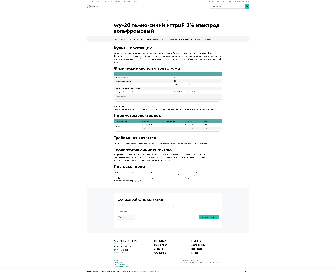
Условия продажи (119, 264)
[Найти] (247, 6)
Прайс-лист (90, 1)
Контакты (136, 1)
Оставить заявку (209, 217)
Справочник (127, 1)
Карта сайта (118, 262)
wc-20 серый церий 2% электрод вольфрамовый (181, 39)
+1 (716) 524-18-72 (124, 246)
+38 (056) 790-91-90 (214, 1)
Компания (99, 1)
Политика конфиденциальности (124, 268)
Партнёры (196, 248)
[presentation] (215, 39)
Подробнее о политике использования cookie (145, 271)
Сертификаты (198, 244)
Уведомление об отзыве (121, 266)
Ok (245, 271)
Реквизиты (117, 261)
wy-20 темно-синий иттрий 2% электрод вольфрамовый (136, 39)
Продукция (108, 1)
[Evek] (93, 6)
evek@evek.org (226, 1)
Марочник (117, 1)
